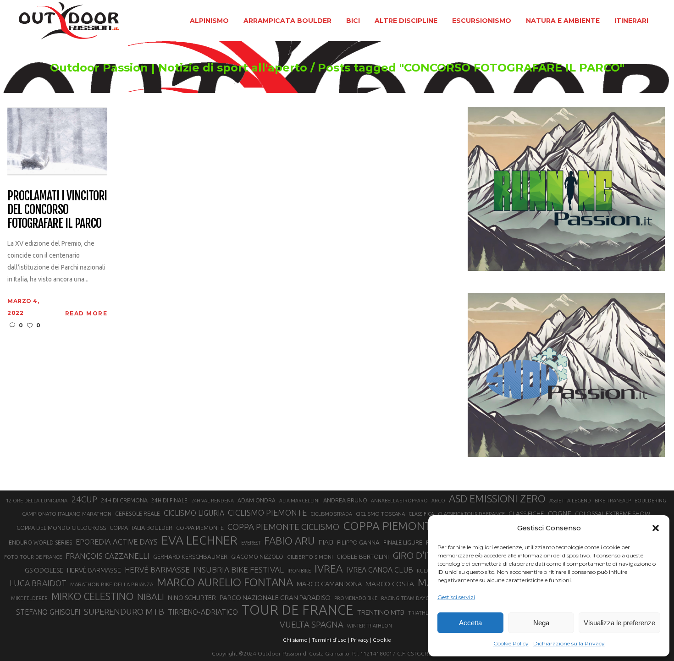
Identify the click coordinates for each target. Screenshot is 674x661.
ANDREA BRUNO (345, 500)
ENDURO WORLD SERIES (40, 542)
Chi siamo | (296, 640)
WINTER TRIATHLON (369, 625)
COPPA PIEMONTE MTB (403, 526)
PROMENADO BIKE (355, 598)
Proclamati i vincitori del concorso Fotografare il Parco (57, 210)
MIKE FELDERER (29, 598)
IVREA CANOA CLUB (380, 570)
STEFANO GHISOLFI (48, 612)
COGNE (559, 513)
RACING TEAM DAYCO (407, 598)
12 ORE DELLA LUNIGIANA (36, 500)
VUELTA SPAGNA (311, 624)
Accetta (470, 623)
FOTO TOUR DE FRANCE (33, 557)
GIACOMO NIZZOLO (257, 557)
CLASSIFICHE (526, 513)
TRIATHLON (422, 613)
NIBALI (150, 597)
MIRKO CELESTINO (92, 596)
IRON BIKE (299, 570)
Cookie (382, 640)
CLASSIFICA (421, 514)
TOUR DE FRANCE (298, 610)
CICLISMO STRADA (331, 514)
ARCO (438, 500)
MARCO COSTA (389, 584)
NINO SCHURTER (192, 597)
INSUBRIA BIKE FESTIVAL (238, 569)
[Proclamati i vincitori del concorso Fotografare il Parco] (57, 140)
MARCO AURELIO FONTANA (225, 583)
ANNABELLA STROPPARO (399, 500)
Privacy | (361, 640)
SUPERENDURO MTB (124, 612)
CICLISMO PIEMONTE (267, 512)
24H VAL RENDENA (212, 500)
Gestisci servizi (456, 597)
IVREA (329, 568)
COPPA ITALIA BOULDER (141, 527)
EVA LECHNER (199, 540)
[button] (655, 528)
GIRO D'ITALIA (421, 555)
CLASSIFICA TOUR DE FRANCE (471, 514)
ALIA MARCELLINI (299, 500)
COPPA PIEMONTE (200, 527)
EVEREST (250, 542)
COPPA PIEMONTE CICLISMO (283, 527)
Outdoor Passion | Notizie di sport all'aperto (178, 67)
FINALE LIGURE (402, 542)
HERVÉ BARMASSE (157, 569)
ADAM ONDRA (257, 500)
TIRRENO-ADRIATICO (203, 612)
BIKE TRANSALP (613, 500)
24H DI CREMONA (124, 500)
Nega (541, 623)
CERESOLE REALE (137, 514)
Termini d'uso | (330, 640)
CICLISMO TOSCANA (380, 514)
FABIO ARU (289, 540)
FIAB (325, 542)
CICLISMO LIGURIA (194, 513)
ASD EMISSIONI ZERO (497, 498)
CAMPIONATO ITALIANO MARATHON (66, 514)
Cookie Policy (511, 643)
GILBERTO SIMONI (310, 557)
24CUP (84, 499)
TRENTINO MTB (380, 612)
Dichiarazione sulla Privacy (569, 643)
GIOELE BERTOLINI (363, 556)
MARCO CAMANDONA (329, 584)
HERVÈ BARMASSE (94, 570)
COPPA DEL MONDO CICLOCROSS (61, 527)
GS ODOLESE (44, 570)
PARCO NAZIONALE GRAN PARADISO (275, 597)
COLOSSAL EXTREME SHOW (612, 513)
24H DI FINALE (169, 500)
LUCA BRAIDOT (38, 583)
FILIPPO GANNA (358, 542)
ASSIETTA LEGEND (570, 500)
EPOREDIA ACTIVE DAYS (117, 542)
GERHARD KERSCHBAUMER (190, 556)
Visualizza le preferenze (619, 623)
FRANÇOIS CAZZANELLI (107, 555)
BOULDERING (650, 500)
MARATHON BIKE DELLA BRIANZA (111, 584)
